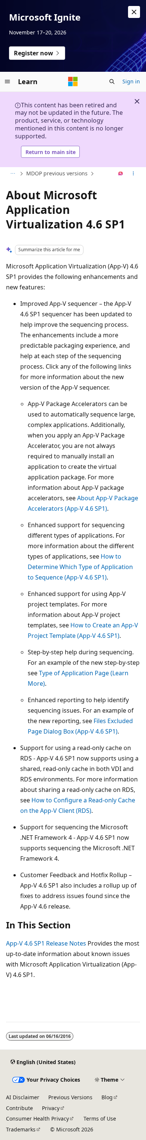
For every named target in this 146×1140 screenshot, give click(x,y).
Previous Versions (70, 1097)
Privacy (51, 1108)
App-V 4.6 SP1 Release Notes (46, 943)
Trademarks (21, 1129)
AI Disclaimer (22, 1097)
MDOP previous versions (57, 173)
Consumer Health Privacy (37, 1118)
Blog (107, 1097)
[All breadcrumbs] (12, 174)
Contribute (19, 1108)
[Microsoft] (73, 81)
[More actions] (133, 174)
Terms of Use (99, 1118)
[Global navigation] (7, 81)
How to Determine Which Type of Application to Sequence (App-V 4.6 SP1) (80, 566)
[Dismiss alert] (134, 12)
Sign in (131, 81)
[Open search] (111, 81)
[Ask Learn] (121, 174)
